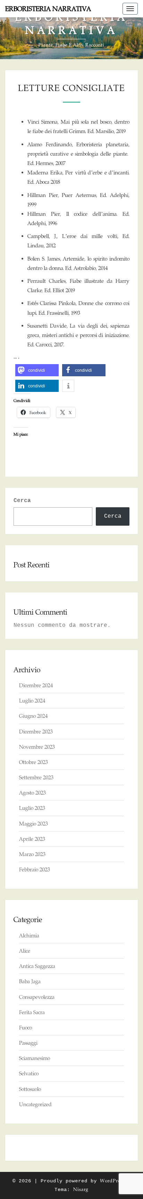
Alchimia (29, 935)
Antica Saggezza (37, 966)
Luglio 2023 (32, 808)
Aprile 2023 (32, 839)
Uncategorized (35, 1104)
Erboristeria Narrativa (48, 9)
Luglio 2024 (32, 700)
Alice (24, 950)
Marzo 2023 (32, 854)
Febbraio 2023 (34, 869)
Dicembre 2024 (36, 685)
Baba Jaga (30, 981)
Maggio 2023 (33, 823)
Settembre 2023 (36, 777)
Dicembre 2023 (36, 731)
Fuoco (25, 1027)
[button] (37, 370)
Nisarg (81, 1189)
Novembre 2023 (37, 747)
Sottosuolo (30, 1089)
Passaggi (28, 1043)
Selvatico (29, 1073)
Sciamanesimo (34, 1058)
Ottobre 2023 (33, 762)
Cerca (22, 501)
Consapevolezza (36, 997)
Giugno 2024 (33, 716)
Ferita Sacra (32, 1012)
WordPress (112, 1180)
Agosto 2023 (32, 792)
